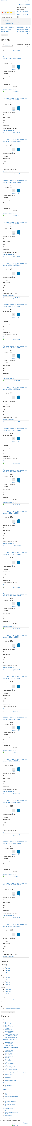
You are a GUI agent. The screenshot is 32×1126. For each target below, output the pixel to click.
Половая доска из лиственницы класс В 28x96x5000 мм (15, 305)
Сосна (6, 1087)
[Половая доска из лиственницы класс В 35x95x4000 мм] (16, 711)
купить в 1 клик (16, 69)
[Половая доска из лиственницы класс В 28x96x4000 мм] (16, 339)
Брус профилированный (11, 1037)
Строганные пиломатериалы (11, 1020)
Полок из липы (8, 1074)
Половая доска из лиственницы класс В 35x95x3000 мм (15, 760)
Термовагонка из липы (10, 1080)
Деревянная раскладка (11, 1101)
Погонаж (5, 1099)
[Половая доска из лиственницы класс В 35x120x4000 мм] (16, 587)
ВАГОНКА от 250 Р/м (7, 28)
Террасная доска (9, 1050)
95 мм (8, 977)
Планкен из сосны (9, 1026)
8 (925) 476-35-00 (17, 1123)
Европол (7, 1028)
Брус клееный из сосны (11, 1035)
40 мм (8, 970)
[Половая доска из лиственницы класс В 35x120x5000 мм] (16, 546)
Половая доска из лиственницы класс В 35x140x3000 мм (15, 512)
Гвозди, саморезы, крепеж (11, 1112)
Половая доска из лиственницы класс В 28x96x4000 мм (15, 347)
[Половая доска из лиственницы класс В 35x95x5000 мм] (16, 670)
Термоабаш (8, 1077)
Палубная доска (9, 1051)
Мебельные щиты (8, 1083)
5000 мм (8, 994)
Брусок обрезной (9, 1045)
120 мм (8, 982)
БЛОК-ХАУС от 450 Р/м (23, 32)
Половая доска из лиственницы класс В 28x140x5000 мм (15, 99)
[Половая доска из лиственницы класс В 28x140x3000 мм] (16, 174)
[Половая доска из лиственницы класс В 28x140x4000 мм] (16, 132)
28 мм (8, 966)
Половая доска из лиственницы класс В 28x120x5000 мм (15, 58)
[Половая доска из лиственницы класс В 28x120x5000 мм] (16, 50)
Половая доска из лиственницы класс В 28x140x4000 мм (15, 140)
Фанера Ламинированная (11, 1096)
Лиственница (8, 1085)
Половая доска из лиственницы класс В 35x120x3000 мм (15, 636)
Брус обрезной (8, 1043)
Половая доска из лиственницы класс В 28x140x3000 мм (15, 182)
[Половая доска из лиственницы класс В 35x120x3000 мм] (16, 628)
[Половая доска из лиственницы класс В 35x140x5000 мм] (16, 422)
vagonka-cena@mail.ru (23, 1)
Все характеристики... (9, 89)
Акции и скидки (7, 1118)
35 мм (8, 968)
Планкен (7, 1057)
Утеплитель (8, 1110)
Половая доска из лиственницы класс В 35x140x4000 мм (15, 471)
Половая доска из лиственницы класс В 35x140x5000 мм (15, 429)
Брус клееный (8, 1068)
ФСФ (6, 1093)
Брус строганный (9, 1032)
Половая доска (8, 1053)
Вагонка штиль (8, 1054)
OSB (6, 1095)
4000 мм (8, 991)
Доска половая (8, 1029)
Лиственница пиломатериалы (11, 1047)
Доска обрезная (9, 1042)
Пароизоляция (8, 1115)
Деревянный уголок (10, 1104)
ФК (5, 1092)
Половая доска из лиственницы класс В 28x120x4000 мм (15, 223)
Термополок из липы (10, 1076)
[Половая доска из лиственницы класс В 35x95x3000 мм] (16, 752)
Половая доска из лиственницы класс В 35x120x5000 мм (15, 553)
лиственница (10, 999)
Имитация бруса (9, 1023)
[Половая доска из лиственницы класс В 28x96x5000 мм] (16, 298)
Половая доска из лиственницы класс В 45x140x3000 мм (15, 925)
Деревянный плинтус (10, 1105)
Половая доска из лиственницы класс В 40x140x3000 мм (15, 843)
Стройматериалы (8, 1108)
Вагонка (7, 1022)
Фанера (5, 1089)
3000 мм (8, 989)
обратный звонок (25, 4)
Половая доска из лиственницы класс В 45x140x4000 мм (15, 884)
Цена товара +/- (7, 45)
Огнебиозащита (9, 1113)
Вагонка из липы (9, 1079)
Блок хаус (7, 1025)
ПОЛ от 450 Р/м (6, 32)
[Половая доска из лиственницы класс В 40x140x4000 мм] (16, 793)
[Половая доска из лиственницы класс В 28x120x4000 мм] (16, 215)
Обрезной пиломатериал (10, 1039)
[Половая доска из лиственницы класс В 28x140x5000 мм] (16, 91)
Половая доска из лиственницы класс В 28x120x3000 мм (15, 264)
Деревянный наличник (10, 1102)
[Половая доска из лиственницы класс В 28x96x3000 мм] (16, 380)
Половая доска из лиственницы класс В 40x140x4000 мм (15, 801)
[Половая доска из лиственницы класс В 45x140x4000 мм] (16, 876)
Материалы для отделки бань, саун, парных (15, 1072)
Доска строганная (9, 1031)
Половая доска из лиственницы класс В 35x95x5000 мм (15, 677)
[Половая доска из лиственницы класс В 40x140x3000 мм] (16, 835)
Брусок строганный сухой (11, 1034)
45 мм (8, 973)
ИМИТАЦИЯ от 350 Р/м (23, 28)
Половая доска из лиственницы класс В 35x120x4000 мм (15, 595)
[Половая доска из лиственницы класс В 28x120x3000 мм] (16, 256)
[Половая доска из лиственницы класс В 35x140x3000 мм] (16, 504)
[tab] (16, 964)
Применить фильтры (8, 1012)
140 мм (8, 984)
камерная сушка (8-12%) (13, 1008)
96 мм (8, 980)
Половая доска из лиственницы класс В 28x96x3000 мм (15, 388)
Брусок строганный (10, 1066)
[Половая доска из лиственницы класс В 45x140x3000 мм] (16, 917)
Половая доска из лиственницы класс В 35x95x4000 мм (15, 719)
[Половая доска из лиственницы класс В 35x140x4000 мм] (16, 463)
